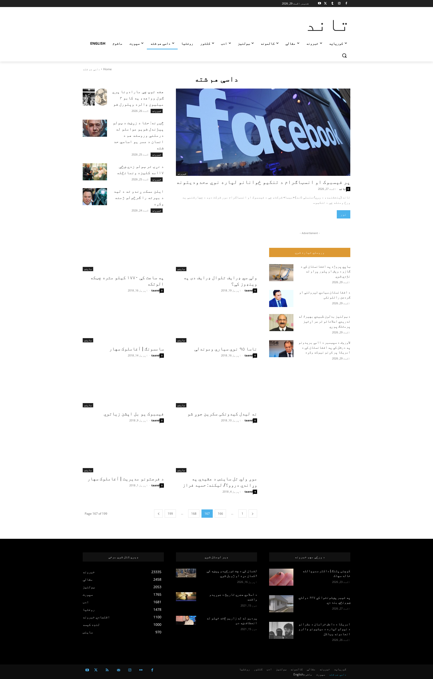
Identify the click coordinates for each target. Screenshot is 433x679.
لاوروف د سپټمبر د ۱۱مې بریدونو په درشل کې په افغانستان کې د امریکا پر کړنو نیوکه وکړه (324, 347)
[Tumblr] (332, 4)
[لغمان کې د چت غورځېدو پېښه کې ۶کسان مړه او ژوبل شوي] (186, 573)
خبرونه (156, 111)
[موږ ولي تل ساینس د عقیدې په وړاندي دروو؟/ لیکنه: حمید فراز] (216, 452)
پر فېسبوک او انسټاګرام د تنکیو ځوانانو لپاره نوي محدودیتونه (263, 182)
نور (344, 214)
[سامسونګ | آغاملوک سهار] (123, 322)
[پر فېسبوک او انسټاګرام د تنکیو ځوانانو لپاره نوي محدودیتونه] (263, 132)
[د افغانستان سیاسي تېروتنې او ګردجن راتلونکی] (281, 298)
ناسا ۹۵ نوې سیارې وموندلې (225, 349)
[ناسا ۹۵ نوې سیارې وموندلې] (216, 322)
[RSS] (107, 670)
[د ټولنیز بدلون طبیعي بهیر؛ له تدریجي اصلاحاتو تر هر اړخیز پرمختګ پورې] (281, 322)
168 (193, 513)
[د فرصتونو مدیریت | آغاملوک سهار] (123, 452)
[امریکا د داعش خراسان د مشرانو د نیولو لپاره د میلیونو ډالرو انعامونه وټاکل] (281, 630)
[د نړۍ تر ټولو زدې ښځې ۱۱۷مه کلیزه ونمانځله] (95, 171)
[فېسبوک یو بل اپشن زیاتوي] (123, 387)
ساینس (181, 269)
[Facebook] (346, 4)
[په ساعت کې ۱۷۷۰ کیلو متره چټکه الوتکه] (123, 251)
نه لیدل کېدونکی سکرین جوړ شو (222, 414)
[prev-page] (253, 513)
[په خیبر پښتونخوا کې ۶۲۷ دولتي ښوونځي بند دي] (281, 603)
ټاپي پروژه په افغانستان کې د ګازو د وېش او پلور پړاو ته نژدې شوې (325, 271)
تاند (342, 189)
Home (107, 69)
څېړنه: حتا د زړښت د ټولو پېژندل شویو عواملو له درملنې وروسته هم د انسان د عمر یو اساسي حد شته (138, 135)
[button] (344, 55)
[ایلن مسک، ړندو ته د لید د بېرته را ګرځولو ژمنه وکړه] (95, 196)
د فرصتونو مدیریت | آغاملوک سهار (125, 479)
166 (220, 513)
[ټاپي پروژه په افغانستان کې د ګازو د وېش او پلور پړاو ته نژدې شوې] (281, 272)
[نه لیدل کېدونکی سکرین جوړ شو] (216, 387)
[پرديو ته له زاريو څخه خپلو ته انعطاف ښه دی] (186, 620)
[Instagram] (339, 4)
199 (170, 513)
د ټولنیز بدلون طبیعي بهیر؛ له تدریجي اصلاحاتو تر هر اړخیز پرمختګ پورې (324, 321)
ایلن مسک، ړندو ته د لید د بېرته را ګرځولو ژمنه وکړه (139, 197)
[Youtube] (319, 4)
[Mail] (118, 670)
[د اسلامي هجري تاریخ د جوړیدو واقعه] (186, 596)
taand (249, 290)
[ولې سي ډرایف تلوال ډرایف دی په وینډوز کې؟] (216, 251)
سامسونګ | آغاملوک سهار (136, 349)
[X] (325, 4)
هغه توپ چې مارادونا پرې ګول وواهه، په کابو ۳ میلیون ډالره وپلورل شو (138, 98)
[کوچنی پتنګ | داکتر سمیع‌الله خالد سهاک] (281, 577)
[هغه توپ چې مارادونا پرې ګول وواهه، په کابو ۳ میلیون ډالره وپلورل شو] (95, 97)
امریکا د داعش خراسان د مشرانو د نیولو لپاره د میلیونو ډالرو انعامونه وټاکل (324, 629)
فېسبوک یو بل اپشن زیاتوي (134, 414)
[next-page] (158, 513)
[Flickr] (141, 670)
